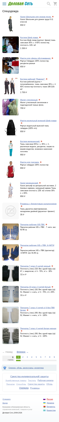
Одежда (24, 388)
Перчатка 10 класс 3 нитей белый (35, 287)
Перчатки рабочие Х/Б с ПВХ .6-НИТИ (37, 245)
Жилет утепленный (29, 100)
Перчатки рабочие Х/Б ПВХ (32, 224)
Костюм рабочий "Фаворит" (32, 79)
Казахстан (51, 410)
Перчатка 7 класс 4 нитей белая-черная (38, 328)
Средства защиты (36, 384)
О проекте (7, 399)
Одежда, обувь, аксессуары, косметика (26, 368)
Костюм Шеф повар (29, 37)
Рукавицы (35, 388)
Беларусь (51, 406)
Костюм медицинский (30, 141)
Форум (5, 403)
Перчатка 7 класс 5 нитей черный (35, 266)
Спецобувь (21, 384)
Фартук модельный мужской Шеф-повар (38, 120)
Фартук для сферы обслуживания (35, 58)
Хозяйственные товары (15, 380)
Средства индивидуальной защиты (29, 376)
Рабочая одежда (45, 380)
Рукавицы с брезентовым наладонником (38, 204)
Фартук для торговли (29, 162)
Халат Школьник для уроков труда (35, 17)
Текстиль (32, 380)
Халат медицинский (29, 183)
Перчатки (10, 384)
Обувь (49, 384)
